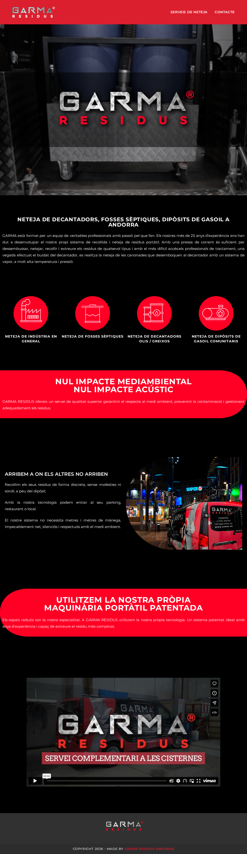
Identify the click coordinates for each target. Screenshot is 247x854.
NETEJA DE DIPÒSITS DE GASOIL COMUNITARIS (216, 338)
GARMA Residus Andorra (149, 849)
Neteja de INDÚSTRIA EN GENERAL (31, 338)
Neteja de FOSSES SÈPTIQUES (93, 336)
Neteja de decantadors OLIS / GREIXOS (154, 338)
